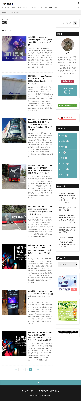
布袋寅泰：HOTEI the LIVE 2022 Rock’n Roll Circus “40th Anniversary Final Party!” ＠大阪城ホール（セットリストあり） (40, 250)
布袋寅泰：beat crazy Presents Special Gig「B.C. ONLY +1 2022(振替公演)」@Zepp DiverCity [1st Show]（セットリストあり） (40, 124)
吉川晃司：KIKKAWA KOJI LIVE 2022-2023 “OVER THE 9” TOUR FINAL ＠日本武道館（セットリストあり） (40, 210)
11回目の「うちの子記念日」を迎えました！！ (67, 209)
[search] (75, 23)
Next (38, 369)
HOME (5, 12)
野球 (56, 7)
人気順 (9, 30)
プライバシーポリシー (29, 391)
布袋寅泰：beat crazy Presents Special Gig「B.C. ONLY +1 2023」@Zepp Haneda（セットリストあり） (40, 79)
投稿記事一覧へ (67, 81)
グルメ (40, 7)
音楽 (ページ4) (14, 12)
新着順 (4, 30)
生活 (19, 7)
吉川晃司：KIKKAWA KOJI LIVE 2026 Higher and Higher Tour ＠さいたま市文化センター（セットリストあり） (67, 197)
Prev (16, 369)
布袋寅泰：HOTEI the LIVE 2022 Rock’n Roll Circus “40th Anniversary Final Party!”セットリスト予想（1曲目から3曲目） (40, 336)
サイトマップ (43, 391)
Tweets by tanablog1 (65, 334)
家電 (45, 7)
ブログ (33, 7)
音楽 (50, 7)
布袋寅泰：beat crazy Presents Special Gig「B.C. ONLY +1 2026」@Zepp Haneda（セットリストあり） (67, 242)
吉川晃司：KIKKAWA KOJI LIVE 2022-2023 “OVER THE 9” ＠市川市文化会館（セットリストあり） (40, 295)
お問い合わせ (54, 391)
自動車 (7, 7)
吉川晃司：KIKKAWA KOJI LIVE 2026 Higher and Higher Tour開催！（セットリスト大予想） (67, 219)
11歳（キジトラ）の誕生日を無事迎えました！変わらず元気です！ (67, 230)
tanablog (47, 395)
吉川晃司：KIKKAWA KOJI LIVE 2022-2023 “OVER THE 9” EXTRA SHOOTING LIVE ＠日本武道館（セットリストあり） (40, 169)
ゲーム (14, 7)
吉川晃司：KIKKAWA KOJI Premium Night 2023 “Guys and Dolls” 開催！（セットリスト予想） (40, 41)
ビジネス (26, 7)
